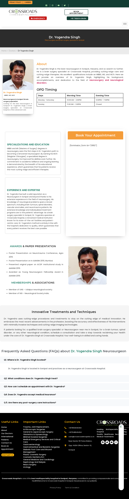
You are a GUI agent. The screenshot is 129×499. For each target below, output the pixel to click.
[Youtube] (112, 442)
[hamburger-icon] (125, 24)
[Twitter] (107, 442)
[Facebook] (103, 442)
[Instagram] (116, 442)
